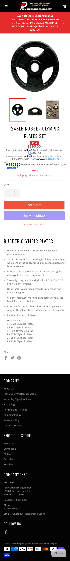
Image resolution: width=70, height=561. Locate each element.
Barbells (8, 459)
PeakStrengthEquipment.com (24, 543)
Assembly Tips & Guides (17, 399)
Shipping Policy (12, 414)
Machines (9, 443)
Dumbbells (10, 448)
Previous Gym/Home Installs (20, 393)
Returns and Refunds (15, 409)
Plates (7, 454)
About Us (9, 388)
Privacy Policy (11, 420)
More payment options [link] (34, 224)
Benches (8, 464)
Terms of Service (13, 425)
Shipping (22, 175)
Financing (9, 404)
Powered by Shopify (48, 543)
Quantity (9, 184)
